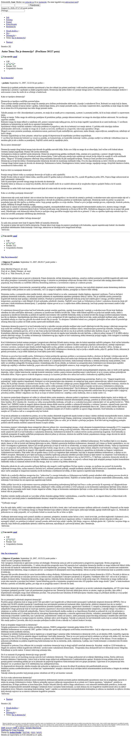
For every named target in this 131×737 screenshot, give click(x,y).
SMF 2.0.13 (6, 728)
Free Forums (18, 730)
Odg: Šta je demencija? (9, 257)
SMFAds (5, 730)
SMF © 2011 (18, 728)
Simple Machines (33, 728)
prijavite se (29, 2)
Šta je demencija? (7, 78)
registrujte (43, 2)
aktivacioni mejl (71, 2)
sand (15, 57)
